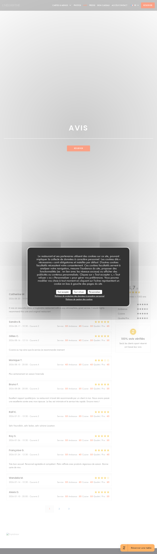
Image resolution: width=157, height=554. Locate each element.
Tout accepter (63, 292)
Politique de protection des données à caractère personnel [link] (79, 296)
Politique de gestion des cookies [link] (79, 299)
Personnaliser (94, 292)
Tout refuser (79, 292)
